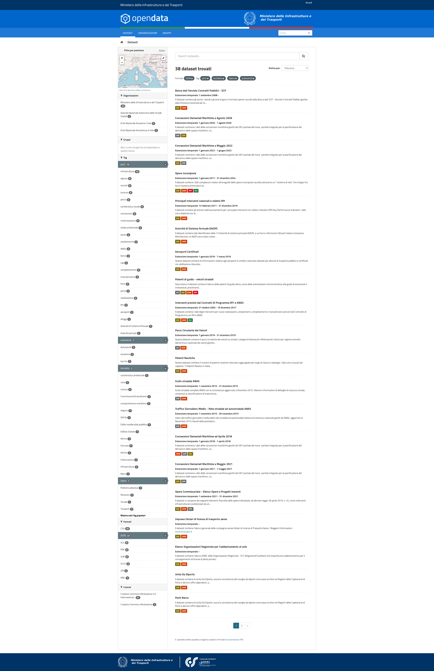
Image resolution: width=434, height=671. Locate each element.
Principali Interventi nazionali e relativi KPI (200, 201)
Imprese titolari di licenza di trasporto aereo (201, 519)
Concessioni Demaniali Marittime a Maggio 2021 (203, 464)
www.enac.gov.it (183, 531)
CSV (177, 107)
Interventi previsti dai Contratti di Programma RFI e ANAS (209, 303)
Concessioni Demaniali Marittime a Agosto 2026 (203, 118)
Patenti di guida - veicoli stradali (194, 279)
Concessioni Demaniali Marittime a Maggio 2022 (203, 146)
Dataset (128, 33)
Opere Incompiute (185, 173)
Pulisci (162, 50)
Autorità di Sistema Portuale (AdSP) (196, 228)
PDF (190, 190)
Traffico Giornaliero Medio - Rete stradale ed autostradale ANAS (213, 409)
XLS (196, 190)
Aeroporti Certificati (187, 252)
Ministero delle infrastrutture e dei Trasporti (151, 4)
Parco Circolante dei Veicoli (191, 330)
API (218, 639)
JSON (184, 107)
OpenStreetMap (133, 90)
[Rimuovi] (192, 78)
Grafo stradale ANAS (187, 381)
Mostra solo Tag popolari (133, 515)
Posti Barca (182, 598)
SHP (177, 135)
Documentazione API (234, 639)
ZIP (177, 292)
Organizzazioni (147, 33)
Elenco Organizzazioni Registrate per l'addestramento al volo (211, 547)
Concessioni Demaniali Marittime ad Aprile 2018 (203, 436)
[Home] (121, 42)
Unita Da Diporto (185, 574)
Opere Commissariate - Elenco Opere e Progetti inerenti (208, 492)
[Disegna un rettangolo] (163, 58)
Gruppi (167, 33)
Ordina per (274, 68)
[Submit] (309, 32)
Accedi (309, 2)
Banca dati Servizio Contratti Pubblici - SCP (200, 90)
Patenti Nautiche (185, 358)
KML (190, 508)
